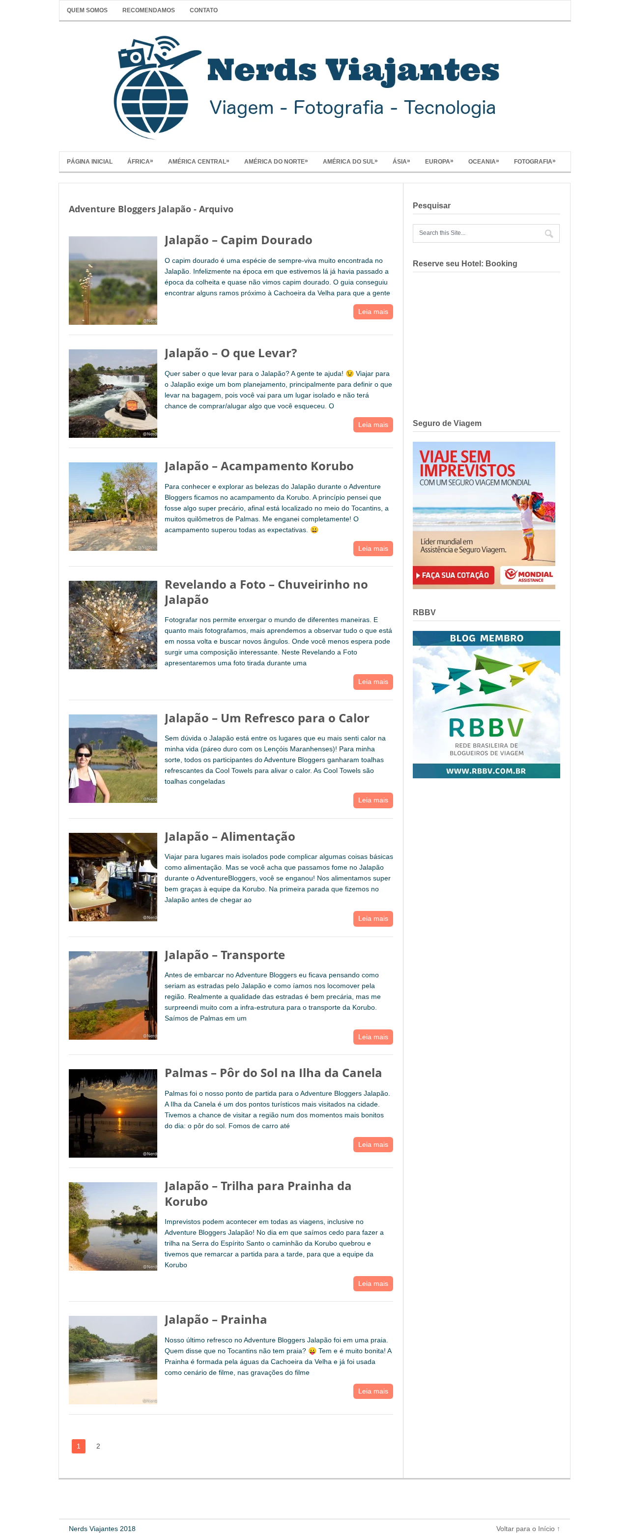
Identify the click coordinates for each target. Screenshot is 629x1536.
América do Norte (276, 161)
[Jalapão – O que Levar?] (113, 391)
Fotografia (535, 161)
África (140, 161)
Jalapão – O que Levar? (231, 352)
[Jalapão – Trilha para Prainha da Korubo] (113, 1224)
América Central (198, 161)
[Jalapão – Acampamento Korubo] (113, 504)
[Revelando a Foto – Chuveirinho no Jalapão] (113, 622)
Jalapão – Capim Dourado (239, 239)
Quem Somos (87, 10)
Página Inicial (90, 161)
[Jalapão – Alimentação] (113, 874)
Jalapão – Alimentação (230, 836)
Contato (204, 10)
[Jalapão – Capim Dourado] (113, 278)
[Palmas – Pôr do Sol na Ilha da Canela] (113, 1111)
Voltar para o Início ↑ (528, 1529)
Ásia (401, 161)
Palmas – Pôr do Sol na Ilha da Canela (273, 1072)
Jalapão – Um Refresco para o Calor (267, 718)
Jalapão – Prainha (216, 1319)
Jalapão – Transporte (225, 954)
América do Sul (350, 161)
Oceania (483, 161)
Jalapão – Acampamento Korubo (259, 465)
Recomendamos (148, 10)
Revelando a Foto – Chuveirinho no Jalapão (266, 591)
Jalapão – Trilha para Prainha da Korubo (258, 1193)
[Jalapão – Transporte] (113, 993)
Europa (439, 161)
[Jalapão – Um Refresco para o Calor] (113, 756)
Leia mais (373, 311)
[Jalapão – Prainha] (113, 1357)
